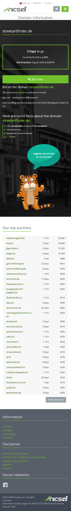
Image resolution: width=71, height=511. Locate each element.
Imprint (8, 468)
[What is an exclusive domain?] (12, 136)
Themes (8, 437)
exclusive (21, 92)
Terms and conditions (16, 453)
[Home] (14, 9)
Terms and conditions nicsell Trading (24, 457)
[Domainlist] (56, 9)
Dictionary (10, 433)
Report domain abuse (16, 461)
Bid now (37, 79)
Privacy (8, 464)
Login (49, 3)
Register (37, 3)
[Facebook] (5, 485)
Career (8, 426)
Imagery (8, 430)
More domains (56, 399)
